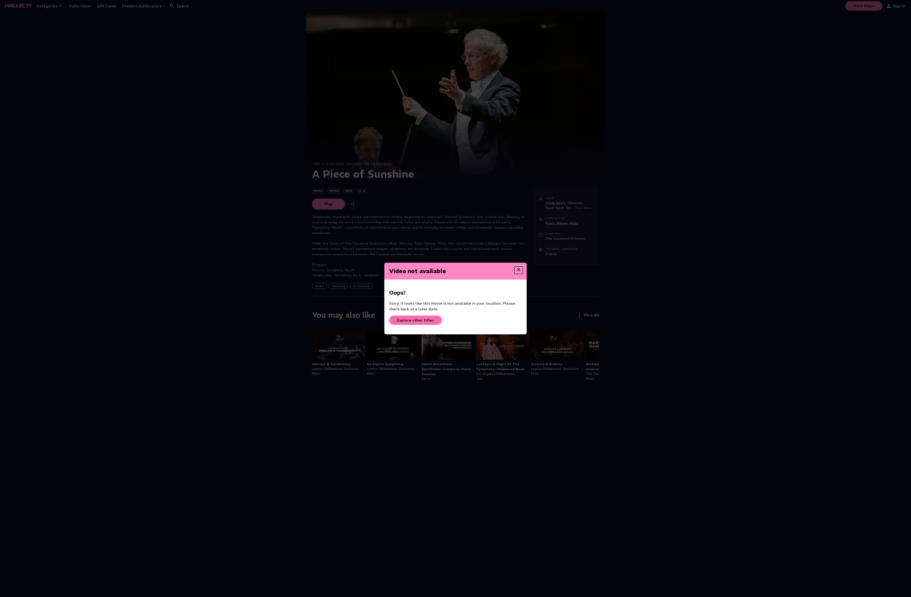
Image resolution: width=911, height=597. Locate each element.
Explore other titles (415, 320)
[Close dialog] (518, 270)
